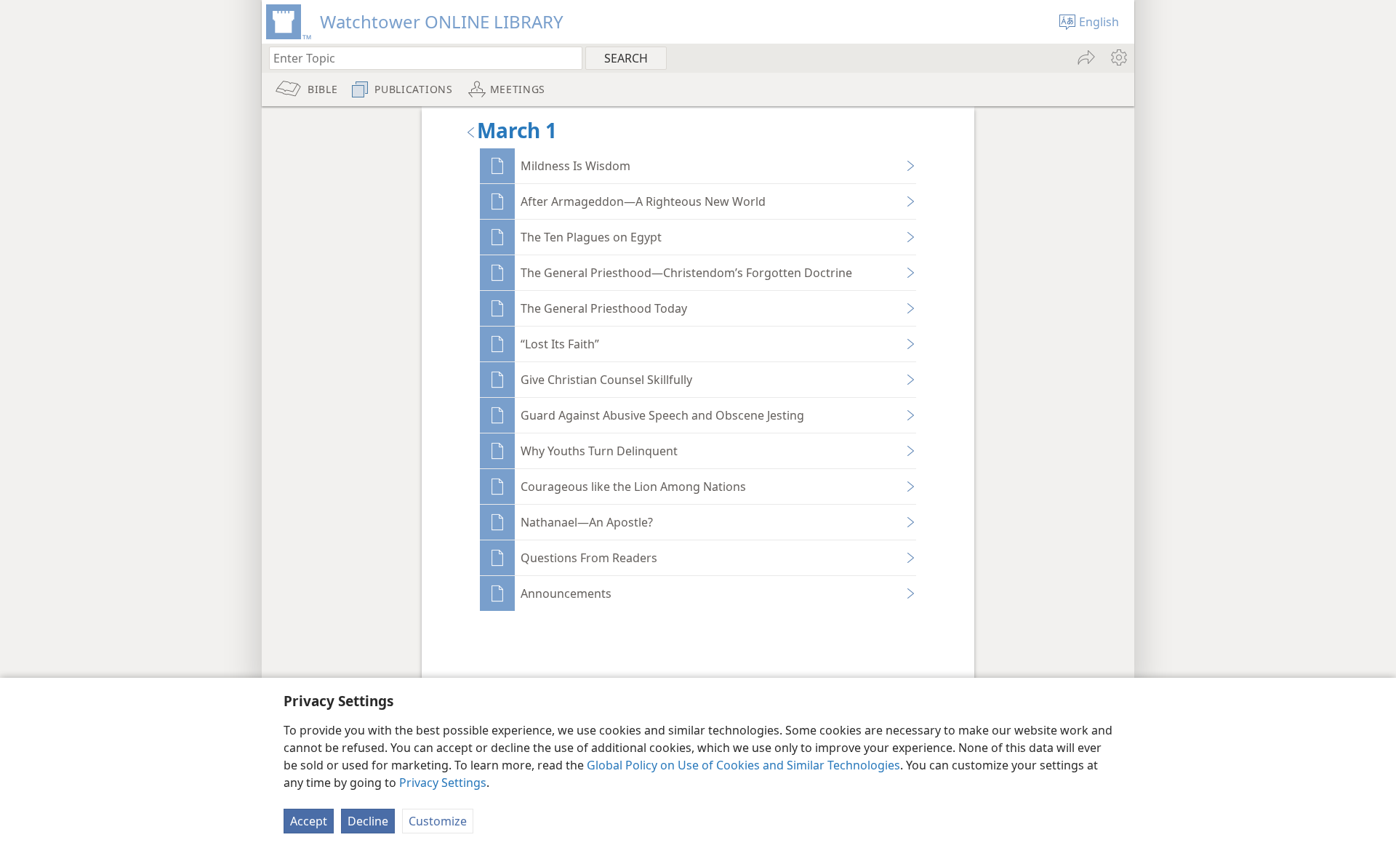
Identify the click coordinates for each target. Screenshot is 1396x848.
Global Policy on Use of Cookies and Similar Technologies (743, 765)
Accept (308, 821)
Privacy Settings (442, 783)
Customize (438, 821)
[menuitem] (1118, 57)
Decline (368, 821)
